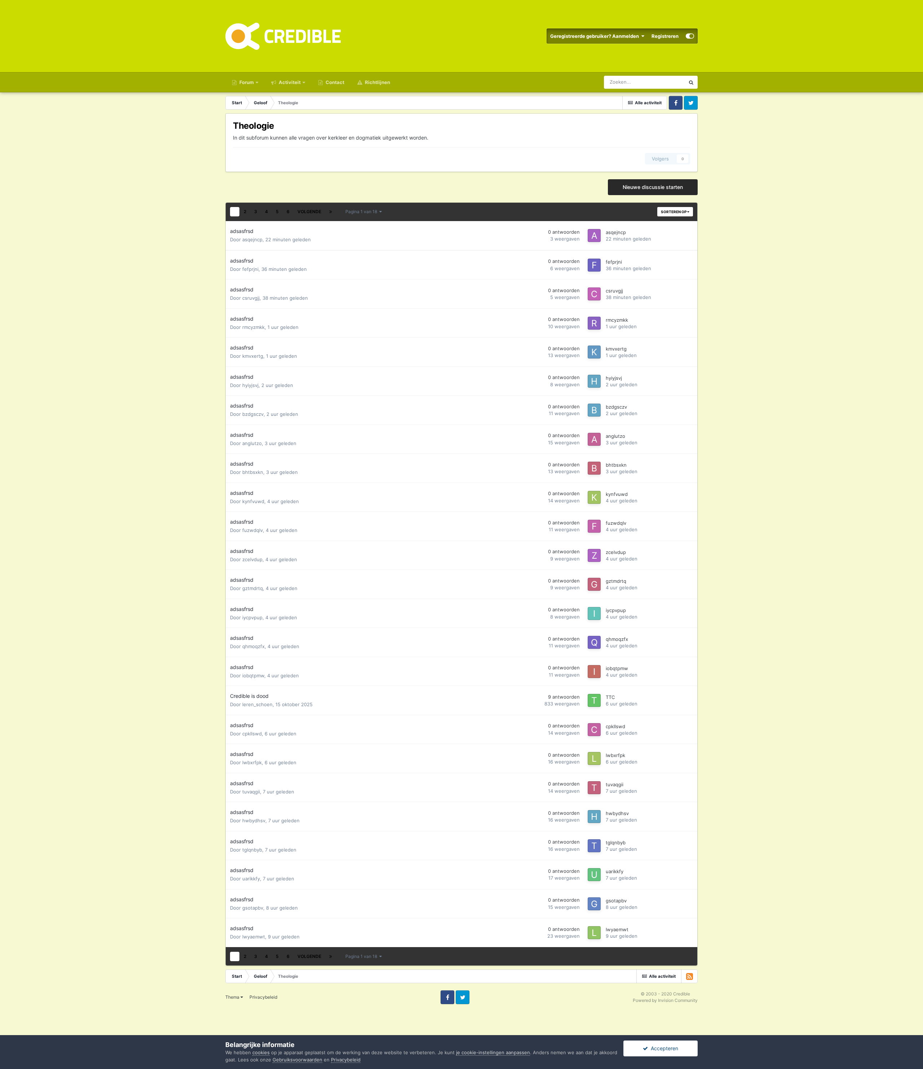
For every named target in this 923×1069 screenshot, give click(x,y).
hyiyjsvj (250, 385)
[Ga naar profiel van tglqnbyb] (594, 845)
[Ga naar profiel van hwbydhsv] (594, 816)
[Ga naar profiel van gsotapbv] (594, 903)
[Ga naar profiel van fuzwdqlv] (594, 526)
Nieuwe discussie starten (653, 187)
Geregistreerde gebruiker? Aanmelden (595, 36)
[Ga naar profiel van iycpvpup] (594, 613)
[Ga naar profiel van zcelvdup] (594, 555)
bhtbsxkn (252, 472)
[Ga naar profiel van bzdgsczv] (594, 410)
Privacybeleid (263, 997)
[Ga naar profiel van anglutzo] (594, 439)
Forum (246, 82)
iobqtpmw (253, 675)
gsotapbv (252, 908)
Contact (334, 82)
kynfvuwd (253, 501)
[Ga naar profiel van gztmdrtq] (594, 584)
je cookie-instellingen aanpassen (493, 1052)
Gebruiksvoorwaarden (297, 1060)
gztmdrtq (252, 588)
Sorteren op (674, 212)
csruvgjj (251, 298)
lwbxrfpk (252, 762)
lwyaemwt (253, 937)
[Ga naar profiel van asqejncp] (594, 235)
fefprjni (250, 269)
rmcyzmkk (253, 327)
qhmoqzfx (253, 646)
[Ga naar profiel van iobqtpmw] (594, 671)
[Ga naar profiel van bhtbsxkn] (594, 468)
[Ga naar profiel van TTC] (594, 700)
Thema (232, 997)
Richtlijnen (377, 82)
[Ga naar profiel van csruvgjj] (594, 293)
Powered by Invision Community (665, 1000)
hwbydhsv (253, 820)
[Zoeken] (691, 82)
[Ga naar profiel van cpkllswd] (594, 729)
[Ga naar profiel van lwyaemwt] (594, 932)
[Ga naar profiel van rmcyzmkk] (594, 323)
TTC (610, 697)
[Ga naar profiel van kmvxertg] (594, 352)
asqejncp (252, 239)
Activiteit (289, 82)
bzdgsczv (253, 414)
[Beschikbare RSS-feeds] (689, 976)
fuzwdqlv (252, 530)
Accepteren (663, 1048)
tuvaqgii (251, 792)
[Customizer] (690, 36)
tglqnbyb (252, 850)
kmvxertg (252, 356)
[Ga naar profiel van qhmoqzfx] (594, 642)
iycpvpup (252, 617)
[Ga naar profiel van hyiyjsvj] (594, 381)
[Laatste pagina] (331, 211)
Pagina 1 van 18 (362, 211)
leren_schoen (257, 704)
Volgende (309, 211)
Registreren (665, 36)
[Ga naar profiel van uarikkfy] (594, 874)
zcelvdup (252, 559)
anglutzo (252, 443)
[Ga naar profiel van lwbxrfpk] (594, 758)
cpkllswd (252, 733)
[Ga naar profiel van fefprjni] (594, 265)
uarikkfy (251, 878)
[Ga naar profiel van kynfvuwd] (594, 497)
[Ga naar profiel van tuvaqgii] (594, 787)
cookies (261, 1052)
